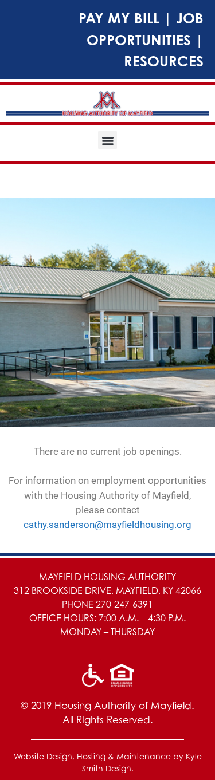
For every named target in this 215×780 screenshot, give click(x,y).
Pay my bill (119, 18)
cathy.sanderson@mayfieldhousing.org (107, 524)
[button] (107, 140)
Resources (164, 61)
